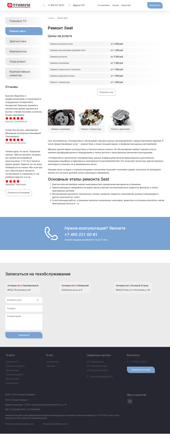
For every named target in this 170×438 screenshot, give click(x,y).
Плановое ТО (18, 21)
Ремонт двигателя (120, 129)
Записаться (23, 335)
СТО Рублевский (95, 361)
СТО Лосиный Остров (97, 370)
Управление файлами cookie (55, 424)
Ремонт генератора (60, 82)
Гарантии (125, 5)
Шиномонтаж (18, 51)
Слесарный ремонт (15, 366)
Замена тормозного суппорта (65, 69)
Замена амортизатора (61, 44)
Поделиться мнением (19, 192)
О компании (104, 5)
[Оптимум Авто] (18, 5)
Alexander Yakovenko (15, 184)
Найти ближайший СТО (101, 376)
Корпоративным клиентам (20, 73)
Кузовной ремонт (14, 374)
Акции (115, 5)
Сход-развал (18, 61)
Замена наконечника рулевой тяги (67, 50)
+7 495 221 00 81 (56, 5)
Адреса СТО (79, 5)
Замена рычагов (58, 56)
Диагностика (18, 41)
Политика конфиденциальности (19, 424)
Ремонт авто (18, 31)
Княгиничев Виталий (15, 143)
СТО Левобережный (97, 366)
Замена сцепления (59, 63)
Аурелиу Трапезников (16, 121)
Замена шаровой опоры (62, 76)
